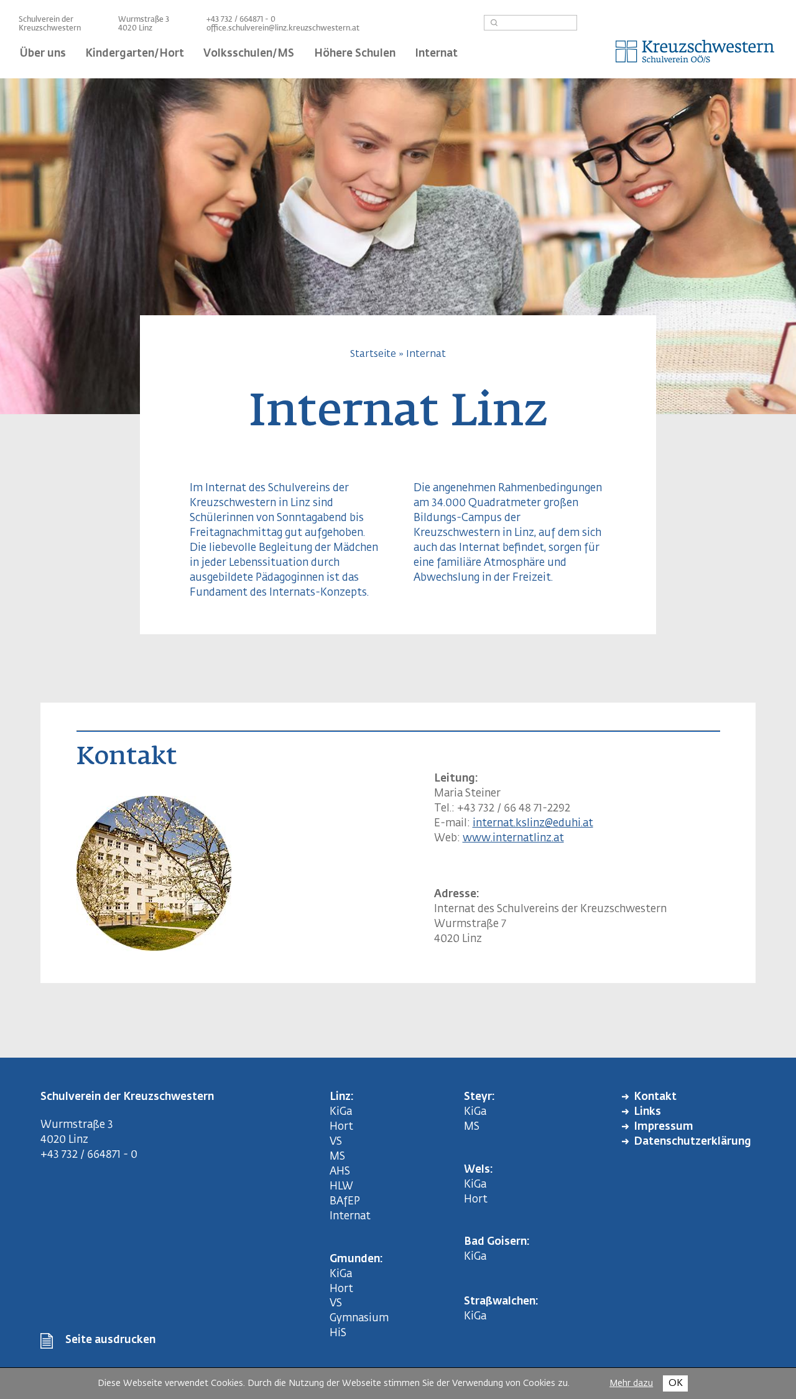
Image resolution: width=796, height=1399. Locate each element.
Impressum (663, 1127)
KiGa (341, 1112)
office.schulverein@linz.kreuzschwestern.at (282, 28)
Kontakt (655, 1097)
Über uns (43, 53)
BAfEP (345, 1201)
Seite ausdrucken (110, 1340)
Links (647, 1112)
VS (336, 1142)
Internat (426, 354)
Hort (341, 1127)
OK (676, 1383)
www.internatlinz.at (513, 838)
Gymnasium (359, 1318)
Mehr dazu (631, 1383)
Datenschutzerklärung (692, 1142)
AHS (340, 1171)
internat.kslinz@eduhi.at (533, 823)
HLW (341, 1186)
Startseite (373, 354)
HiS (338, 1333)
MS (340, 1157)
